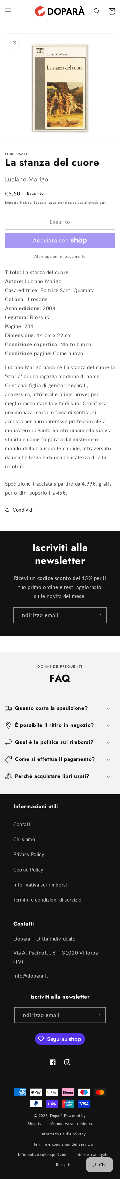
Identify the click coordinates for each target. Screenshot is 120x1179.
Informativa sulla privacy (63, 1134)
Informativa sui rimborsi (40, 885)
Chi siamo (24, 839)
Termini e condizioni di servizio (47, 900)
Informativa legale (92, 1154)
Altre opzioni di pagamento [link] (60, 256)
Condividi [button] (23, 510)
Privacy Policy (28, 854)
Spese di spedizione (50, 202)
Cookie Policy (28, 869)
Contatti (22, 824)
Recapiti (63, 1164)
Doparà (56, 1115)
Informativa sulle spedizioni (43, 1154)
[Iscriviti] (99, 615)
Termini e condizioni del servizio (63, 1144)
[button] (8, 11)
